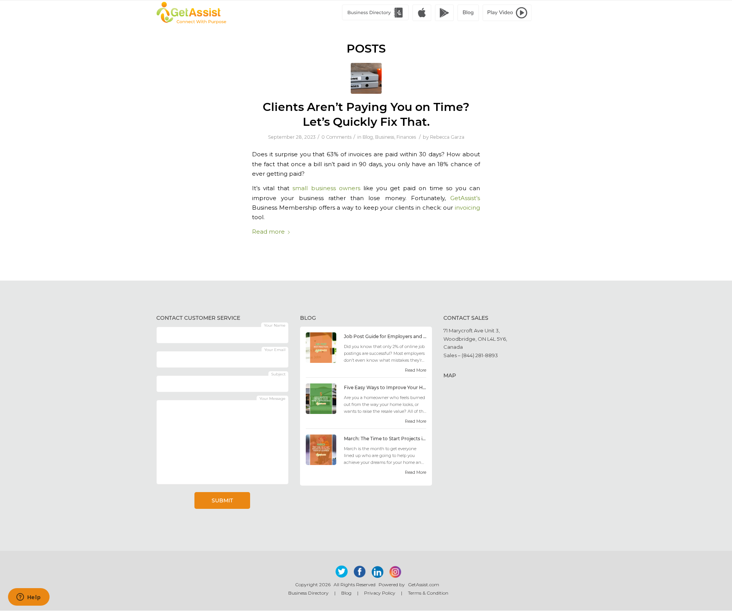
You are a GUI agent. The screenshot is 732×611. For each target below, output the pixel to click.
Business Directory (308, 593)
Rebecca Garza (447, 137)
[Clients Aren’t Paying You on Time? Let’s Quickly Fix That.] (366, 78)
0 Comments (336, 137)
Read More (415, 370)
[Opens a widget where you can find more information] (29, 597)
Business (384, 137)
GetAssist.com (423, 584)
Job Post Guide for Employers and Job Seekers (385, 336)
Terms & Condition (428, 593)
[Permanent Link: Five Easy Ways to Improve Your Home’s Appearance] (321, 412)
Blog (368, 137)
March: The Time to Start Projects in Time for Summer (385, 438)
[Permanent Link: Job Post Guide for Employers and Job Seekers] (321, 361)
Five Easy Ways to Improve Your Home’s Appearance (385, 387)
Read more (268, 231)
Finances (406, 137)
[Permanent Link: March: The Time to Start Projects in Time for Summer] (321, 463)
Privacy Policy (379, 593)
